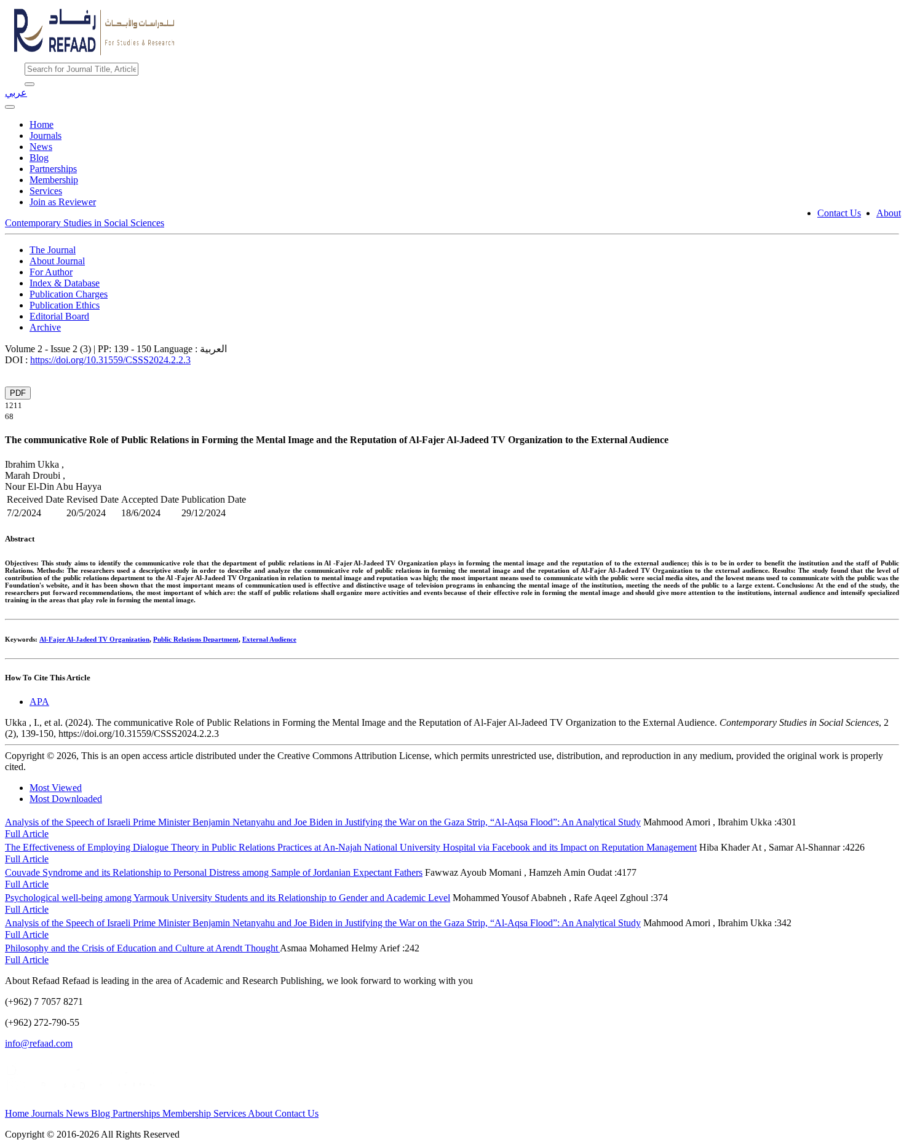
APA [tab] (39, 701)
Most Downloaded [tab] (66, 798)
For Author (51, 272)
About (888, 213)
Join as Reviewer (63, 202)
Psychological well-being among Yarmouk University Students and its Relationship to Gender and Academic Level (227, 897)
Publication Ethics (65, 305)
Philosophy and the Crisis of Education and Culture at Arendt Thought (142, 948)
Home (42, 124)
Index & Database (65, 283)
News (41, 146)
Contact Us (839, 213)
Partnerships (53, 168)
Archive (45, 327)
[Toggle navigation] (10, 107)
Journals (45, 135)
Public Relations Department (196, 639)
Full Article (27, 833)
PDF (18, 393)
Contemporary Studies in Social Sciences (84, 223)
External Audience (269, 639)
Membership (54, 180)
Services (46, 191)
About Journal (57, 261)
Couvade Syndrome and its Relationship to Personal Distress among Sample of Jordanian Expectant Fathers (213, 872)
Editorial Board (59, 316)
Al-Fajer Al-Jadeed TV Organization (94, 639)
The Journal (53, 250)
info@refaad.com (39, 1043)
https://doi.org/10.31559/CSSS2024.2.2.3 (110, 360)
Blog (39, 157)
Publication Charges (69, 294)
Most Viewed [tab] (56, 787)
